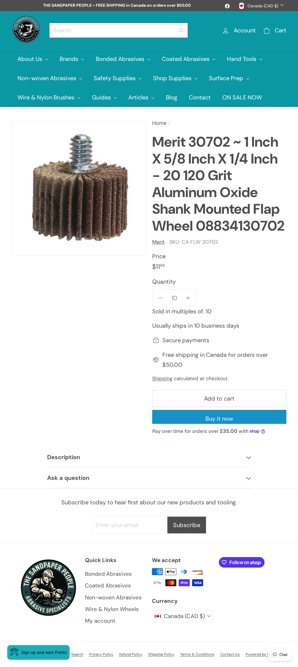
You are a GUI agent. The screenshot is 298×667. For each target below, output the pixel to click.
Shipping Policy (161, 654)
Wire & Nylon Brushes (46, 97)
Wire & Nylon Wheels (112, 609)
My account (100, 620)
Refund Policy (130, 654)
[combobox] (118, 30)
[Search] (181, 30)
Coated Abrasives (186, 59)
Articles (139, 97)
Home (159, 123)
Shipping (162, 378)
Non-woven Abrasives (47, 78)
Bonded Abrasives (121, 59)
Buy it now (219, 418)
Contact (200, 97)
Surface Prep (227, 78)
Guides (102, 97)
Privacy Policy (101, 654)
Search (77, 654)
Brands (70, 59)
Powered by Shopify (263, 654)
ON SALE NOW (242, 97)
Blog (171, 97)
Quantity (164, 281)
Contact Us (230, 654)
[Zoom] (79, 189)
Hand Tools (242, 59)
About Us (30, 59)
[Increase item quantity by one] (188, 297)
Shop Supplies (173, 78)
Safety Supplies (115, 78)
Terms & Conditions (197, 654)
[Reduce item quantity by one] (160, 297)
